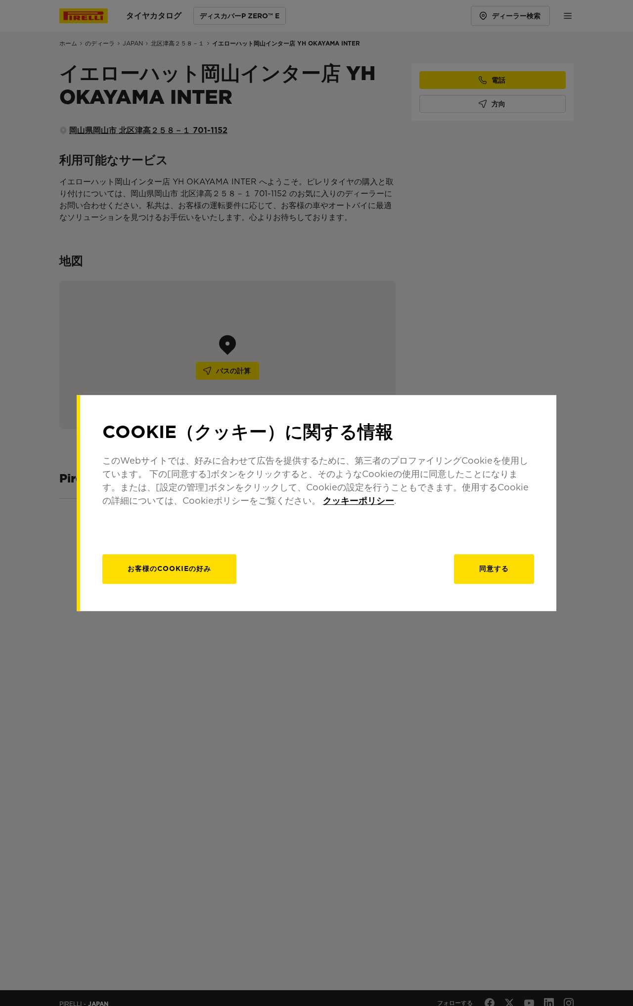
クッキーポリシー (358, 500)
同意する (494, 568)
